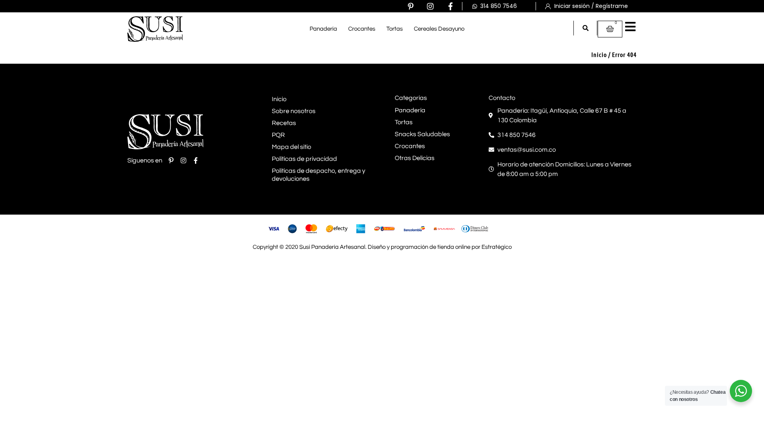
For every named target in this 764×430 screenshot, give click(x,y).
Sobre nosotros (294, 111)
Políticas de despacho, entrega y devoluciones (318, 175)
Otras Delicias (415, 158)
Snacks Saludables (422, 134)
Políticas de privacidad (304, 159)
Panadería (323, 29)
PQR (278, 135)
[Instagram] (430, 6)
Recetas (284, 123)
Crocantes (361, 29)
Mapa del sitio (291, 147)
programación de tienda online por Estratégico (451, 247)
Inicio (599, 54)
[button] (585, 28)
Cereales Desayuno (439, 29)
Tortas (394, 29)
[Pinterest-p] (410, 6)
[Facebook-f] (450, 6)
